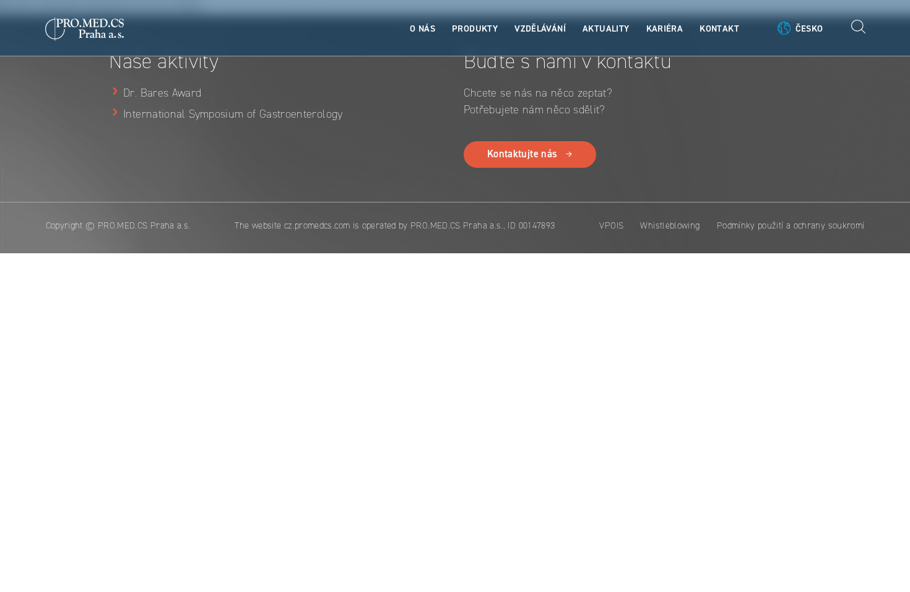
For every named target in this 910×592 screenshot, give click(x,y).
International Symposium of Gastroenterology (233, 114)
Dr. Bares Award (162, 92)
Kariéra (664, 28)
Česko (809, 28)
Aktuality (606, 28)
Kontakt (719, 28)
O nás (422, 28)
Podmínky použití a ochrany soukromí (791, 225)
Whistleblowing (670, 225)
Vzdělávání (540, 28)
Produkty (475, 28)
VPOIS (611, 225)
